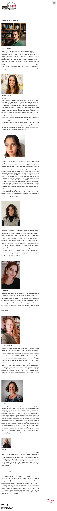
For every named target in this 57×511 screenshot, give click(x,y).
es (1, 12)
